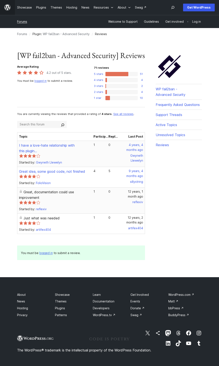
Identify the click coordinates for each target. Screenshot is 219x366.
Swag (136, 315)
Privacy (22, 315)
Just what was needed (42, 218)
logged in (40, 80)
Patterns (61, 315)
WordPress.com (181, 294)
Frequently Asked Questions (178, 105)
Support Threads (169, 115)
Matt (173, 301)
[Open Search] (173, 7)
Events (135, 301)
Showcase (62, 294)
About (21, 294)
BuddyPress (178, 315)
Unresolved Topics (170, 135)
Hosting (22, 308)
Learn (97, 294)
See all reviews (123, 114)
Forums (22, 21)
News (21, 301)
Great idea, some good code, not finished (52, 171)
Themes (61, 301)
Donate (137, 308)
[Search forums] (63, 124)
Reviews (162, 145)
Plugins (60, 308)
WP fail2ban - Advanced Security (66, 34)
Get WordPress (199, 7)
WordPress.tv (104, 315)
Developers (101, 308)
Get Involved (139, 294)
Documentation (103, 301)
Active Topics (166, 125)
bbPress (176, 308)
